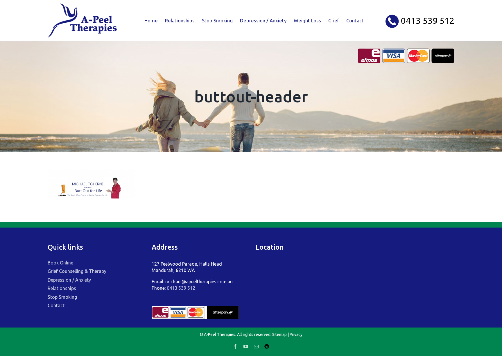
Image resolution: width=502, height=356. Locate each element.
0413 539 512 (181, 288)
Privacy (296, 334)
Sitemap (279, 334)
